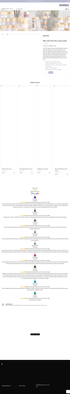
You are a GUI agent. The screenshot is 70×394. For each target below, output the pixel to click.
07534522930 (20, 9)
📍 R (48, 308)
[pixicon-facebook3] (65, 387)
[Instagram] (68, 9)
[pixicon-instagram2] (67, 387)
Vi (21, 308)
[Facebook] (66, 9)
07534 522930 (22, 385)
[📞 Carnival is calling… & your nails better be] (35, 320)
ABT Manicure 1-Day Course (42, 168)
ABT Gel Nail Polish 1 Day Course (26, 168)
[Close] (68, 1)
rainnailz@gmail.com (6, 385)
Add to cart (51, 72)
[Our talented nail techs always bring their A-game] (8, 316)
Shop (23, 23)
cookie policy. (42, 392)
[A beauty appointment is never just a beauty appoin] (61, 314)
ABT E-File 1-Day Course (6, 168)
